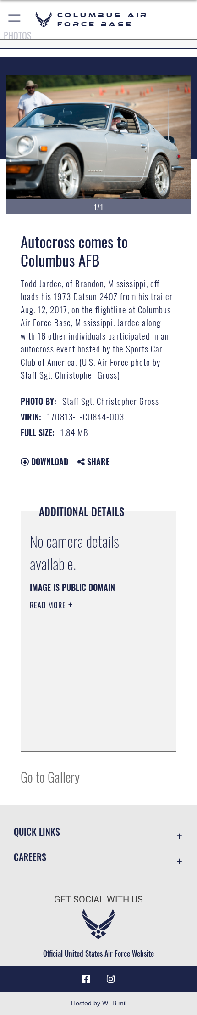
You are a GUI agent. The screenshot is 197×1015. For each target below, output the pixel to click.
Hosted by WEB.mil (98, 1003)
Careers (30, 857)
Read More (49, 605)
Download (48, 461)
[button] (15, 19)
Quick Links (37, 832)
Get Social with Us (98, 899)
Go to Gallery (50, 776)
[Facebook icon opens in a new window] (86, 979)
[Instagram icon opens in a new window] (111, 979)
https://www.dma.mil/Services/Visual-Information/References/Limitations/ (85, 721)
